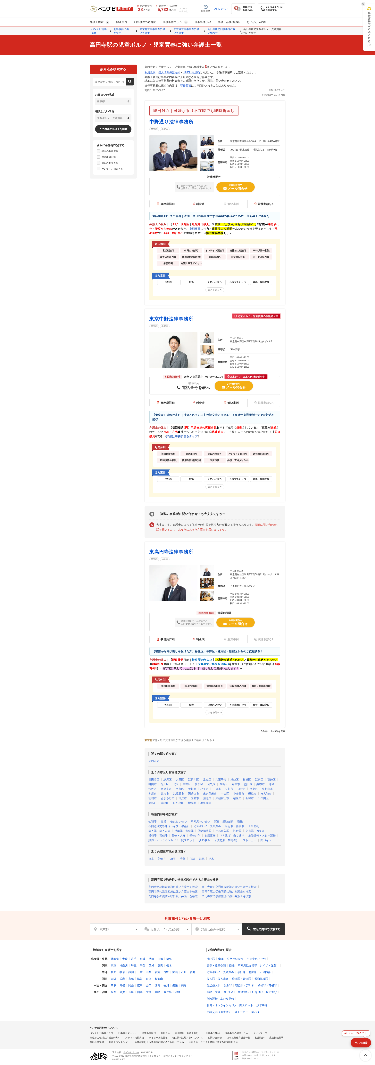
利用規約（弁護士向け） (188, 1033)
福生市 (237, 798)
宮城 (142, 958)
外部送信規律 (97, 1042)
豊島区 (224, 784)
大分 (148, 992)
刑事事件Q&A (203, 22)
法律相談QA (266, 203)
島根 (122, 985)
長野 (166, 972)
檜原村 (192, 803)
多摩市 (152, 793)
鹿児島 (167, 992)
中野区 (165, 129)
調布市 (260, 784)
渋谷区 (152, 789)
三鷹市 (217, 789)
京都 (131, 978)
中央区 (225, 793)
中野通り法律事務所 (171, 121)
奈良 (148, 978)
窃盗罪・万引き (255, 830)
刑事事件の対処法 (145, 22)
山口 (148, 985)
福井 (192, 972)
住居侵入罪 (222, 830)
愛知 (113, 972)
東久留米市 (210, 793)
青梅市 (165, 793)
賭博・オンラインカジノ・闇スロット (171, 840)
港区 (271, 784)
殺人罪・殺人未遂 (159, 830)
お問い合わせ (215, 1037)
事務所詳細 (168, 203)
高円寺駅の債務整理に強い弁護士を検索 (226, 896)
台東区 (254, 789)
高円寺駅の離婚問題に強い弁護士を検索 (173, 886)
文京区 (180, 789)
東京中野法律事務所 (171, 318)
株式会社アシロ (131, 1052)
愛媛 (175, 985)
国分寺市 (193, 793)
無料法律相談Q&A (248, 9)
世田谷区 (153, 779)
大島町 (152, 803)
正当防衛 (253, 826)
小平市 (204, 789)
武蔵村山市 (222, 798)
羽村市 (250, 798)
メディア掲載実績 (134, 1037)
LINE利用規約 (191, 72)
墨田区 (248, 784)
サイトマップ (260, 1033)
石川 (184, 972)
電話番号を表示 (196, 387)
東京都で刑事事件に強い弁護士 (152, 31)
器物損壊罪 (204, 830)
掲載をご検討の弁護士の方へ (105, 1037)
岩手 (134, 958)
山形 (160, 958)
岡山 (131, 985)
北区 (176, 784)
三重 (140, 972)
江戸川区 (193, 779)
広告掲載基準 (276, 1037)
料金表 (200, 203)
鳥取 (113, 985)
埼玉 (173, 858)
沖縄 (177, 992)
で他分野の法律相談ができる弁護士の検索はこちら (178, 740)
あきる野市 (167, 798)
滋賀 (140, 978)
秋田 (151, 958)
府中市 (236, 784)
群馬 (201, 858)
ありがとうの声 (256, 22)
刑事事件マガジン (127, 1033)
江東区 (259, 779)
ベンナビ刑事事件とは (101, 1033)
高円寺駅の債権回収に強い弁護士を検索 (173, 896)
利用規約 (150, 72)
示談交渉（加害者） (226, 840)
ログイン (223, 8)
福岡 (113, 992)
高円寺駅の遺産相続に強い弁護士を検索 (173, 891)
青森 (125, 958)
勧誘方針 (259, 1037)
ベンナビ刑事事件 (99, 31)
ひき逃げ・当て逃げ (232, 835)
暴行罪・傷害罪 (234, 826)
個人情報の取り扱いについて (187, 1037)
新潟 (157, 972)
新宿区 (199, 784)
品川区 (165, 784)
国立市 (195, 798)
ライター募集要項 (158, 1037)
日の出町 (178, 803)
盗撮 (240, 821)
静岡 (131, 972)
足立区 (207, 779)
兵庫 (122, 978)
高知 (184, 985)
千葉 (182, 858)
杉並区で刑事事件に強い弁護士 (186, 31)
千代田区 (263, 798)
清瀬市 (207, 798)
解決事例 (121, 22)
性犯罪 (152, 821)
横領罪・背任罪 (158, 835)
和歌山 (159, 978)
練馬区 (167, 779)
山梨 (148, 972)
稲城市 (152, 798)
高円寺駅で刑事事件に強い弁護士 (221, 31)
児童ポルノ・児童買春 (207, 826)
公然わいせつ (178, 821)
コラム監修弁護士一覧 (238, 1037)
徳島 (157, 985)
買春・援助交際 (223, 821)
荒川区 (192, 789)
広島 (140, 985)
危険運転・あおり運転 (262, 835)
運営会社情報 (149, 1033)
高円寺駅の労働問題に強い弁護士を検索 (226, 891)
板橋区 (247, 779)
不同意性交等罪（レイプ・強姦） (168, 826)
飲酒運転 (209, 835)
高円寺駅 (153, 761)
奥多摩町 (205, 803)
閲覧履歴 (205, 11)
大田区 (180, 779)
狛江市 (183, 798)
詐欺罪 (237, 830)
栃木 (211, 858)
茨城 (192, 858)
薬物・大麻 (178, 835)
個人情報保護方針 (169, 72)
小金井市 (238, 793)
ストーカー (249, 840)
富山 (175, 972)
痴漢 (163, 821)
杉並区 (165, 559)
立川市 (229, 789)
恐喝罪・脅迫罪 (184, 830)
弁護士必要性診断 (229, 22)
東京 (151, 858)
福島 (169, 958)
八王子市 (220, 779)
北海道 (115, 958)
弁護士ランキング (118, 1042)
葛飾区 (271, 779)
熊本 (140, 992)
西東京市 (166, 789)
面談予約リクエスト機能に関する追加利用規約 (213, 1042)
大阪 (113, 978)
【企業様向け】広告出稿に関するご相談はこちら (158, 1042)
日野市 (241, 789)
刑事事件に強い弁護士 (122, 31)
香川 (166, 985)
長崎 (131, 992)
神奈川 (162, 858)
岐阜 (122, 972)
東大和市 (266, 793)
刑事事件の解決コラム (236, 1033)
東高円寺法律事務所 (171, 551)
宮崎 (157, 992)
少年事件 (204, 840)
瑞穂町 (165, 803)
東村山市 (267, 789)
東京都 (154, 129)
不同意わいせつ (200, 821)
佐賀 (122, 992)
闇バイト (266, 840)
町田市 (152, 784)
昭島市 (252, 793)
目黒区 (211, 784)
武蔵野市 (178, 793)
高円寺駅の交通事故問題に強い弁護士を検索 (229, 886)
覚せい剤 (194, 835)
